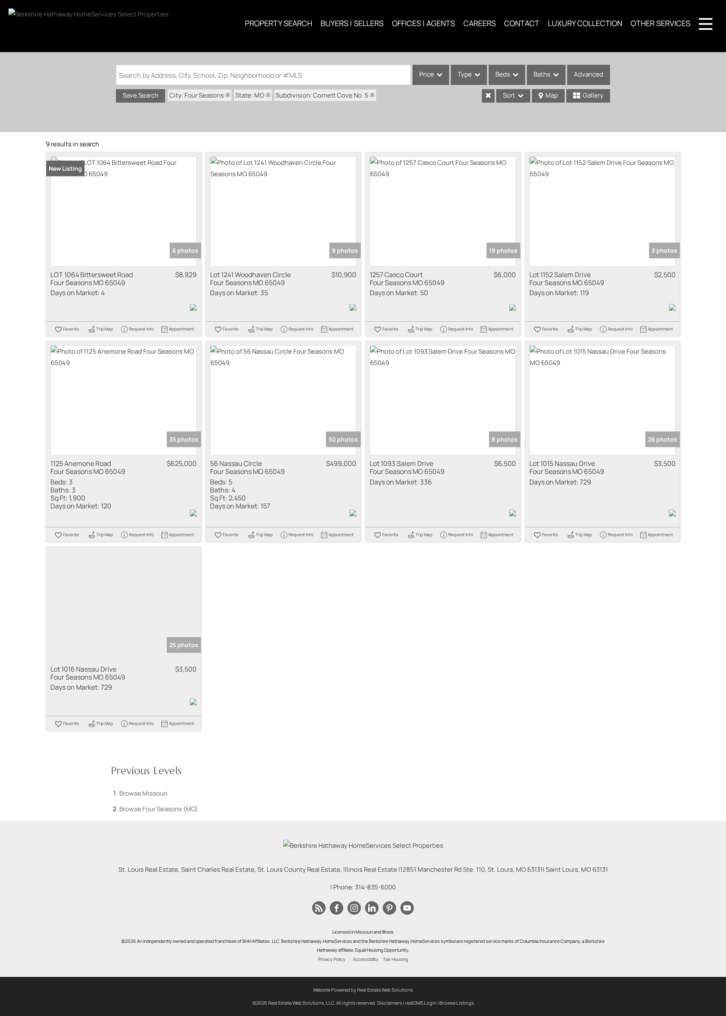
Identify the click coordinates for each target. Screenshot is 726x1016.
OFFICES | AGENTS (423, 23)
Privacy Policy (331, 959)
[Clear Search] (488, 96)
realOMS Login (421, 1003)
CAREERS (479, 23)
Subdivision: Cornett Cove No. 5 (322, 95)
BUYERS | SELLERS (352, 23)
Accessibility (366, 959)
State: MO (249, 95)
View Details (124, 211)
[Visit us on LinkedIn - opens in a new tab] (372, 908)
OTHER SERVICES (660, 23)
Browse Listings (456, 1003)
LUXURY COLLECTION (585, 23)
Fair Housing (396, 959)
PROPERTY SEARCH (278, 23)
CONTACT (521, 23)
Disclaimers (389, 1003)
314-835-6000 (375, 887)
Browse (143, 793)
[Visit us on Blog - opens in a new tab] (319, 908)
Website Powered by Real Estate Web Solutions (363, 990)
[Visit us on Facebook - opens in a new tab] (336, 908)
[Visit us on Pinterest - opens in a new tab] (389, 908)
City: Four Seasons (196, 95)
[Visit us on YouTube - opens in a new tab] (407, 908)
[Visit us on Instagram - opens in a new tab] (354, 908)
